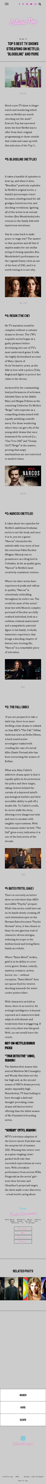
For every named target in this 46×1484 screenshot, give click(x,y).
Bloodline (21, 1219)
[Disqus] (23, 1357)
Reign (12, 1221)
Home (23, 1407)
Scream (19, 1221)
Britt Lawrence (23, 1214)
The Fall (28, 1221)
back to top (23, 1480)
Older (23, 1420)
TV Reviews (30, 1222)
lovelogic (40, 1476)
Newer (23, 1395)
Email (23, 1241)
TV (22, 1222)
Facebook (23, 1228)
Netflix (38, 1219)
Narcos (30, 1219)
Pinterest (23, 1237)
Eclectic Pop (23, 22)
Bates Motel (9, 1219)
